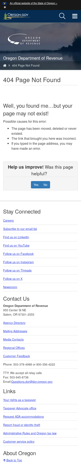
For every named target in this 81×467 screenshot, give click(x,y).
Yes (36, 185)
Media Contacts (13, 339)
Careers (8, 220)
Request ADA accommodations (23, 416)
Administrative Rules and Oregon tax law (29, 433)
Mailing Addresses (15, 331)
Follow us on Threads (17, 270)
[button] (5, 7)
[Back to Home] (26, 50)
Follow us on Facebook (18, 254)
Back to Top (14, 460)
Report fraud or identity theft (21, 425)
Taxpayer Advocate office (19, 408)
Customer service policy (18, 441)
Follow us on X (12, 279)
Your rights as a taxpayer (19, 400)
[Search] (62, 16)
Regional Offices (14, 348)
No (45, 185)
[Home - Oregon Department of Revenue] (4, 65)
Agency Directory (14, 323)
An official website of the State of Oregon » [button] (33, 3)
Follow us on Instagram (18, 262)
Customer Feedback (16, 356)
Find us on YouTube (16, 245)
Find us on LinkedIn (16, 237)
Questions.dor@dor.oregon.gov (32, 381)
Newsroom (10, 287)
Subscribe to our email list (20, 229)
